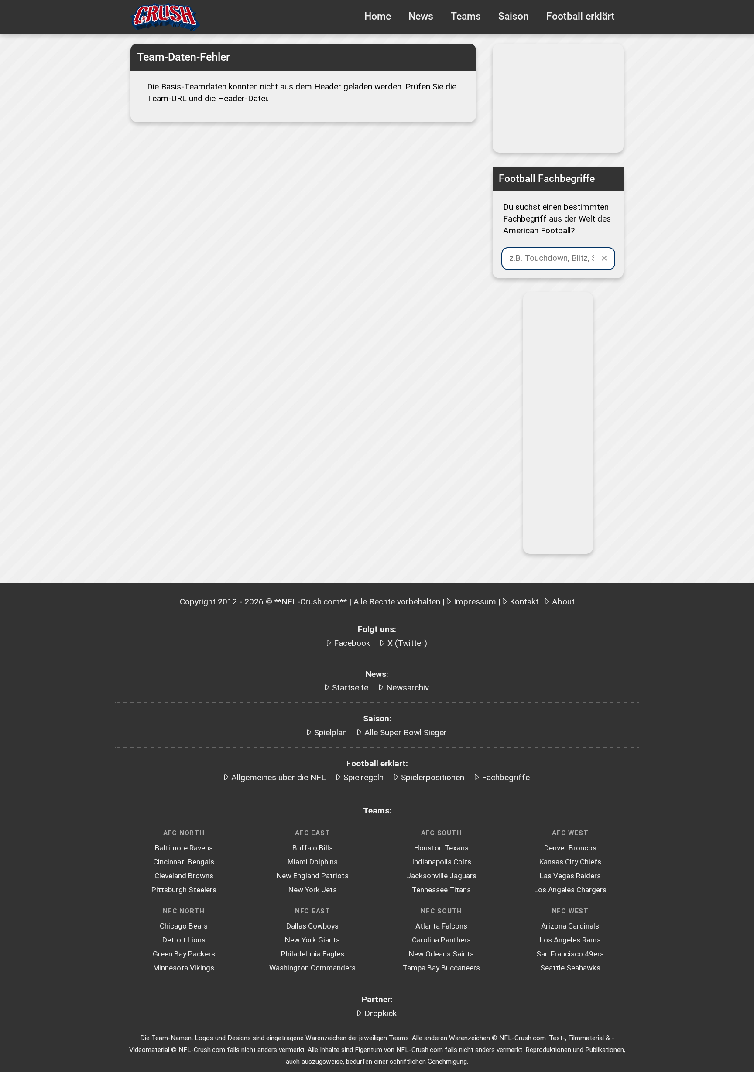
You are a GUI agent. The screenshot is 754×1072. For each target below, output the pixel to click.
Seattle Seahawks (570, 967)
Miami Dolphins (313, 861)
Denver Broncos (570, 847)
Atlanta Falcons (441, 926)
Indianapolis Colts (441, 861)
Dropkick (380, 1013)
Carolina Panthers (441, 939)
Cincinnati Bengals (183, 861)
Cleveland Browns (183, 875)
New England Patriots (313, 875)
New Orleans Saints (441, 953)
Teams (466, 16)
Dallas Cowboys (312, 926)
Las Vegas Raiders (570, 875)
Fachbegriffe (506, 777)
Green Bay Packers (184, 953)
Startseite (350, 688)
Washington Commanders (312, 967)
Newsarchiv (407, 688)
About (563, 602)
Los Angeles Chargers (570, 889)
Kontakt (524, 602)
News (420, 16)
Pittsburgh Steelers (183, 889)
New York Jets (312, 889)
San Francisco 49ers (570, 953)
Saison (513, 16)
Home (377, 16)
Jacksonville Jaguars (441, 875)
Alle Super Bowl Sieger (405, 732)
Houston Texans (441, 847)
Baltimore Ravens (184, 847)
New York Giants (312, 939)
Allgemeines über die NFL (278, 777)
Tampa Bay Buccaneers (441, 967)
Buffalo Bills (312, 847)
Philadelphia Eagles (312, 953)
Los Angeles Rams (570, 939)
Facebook (352, 643)
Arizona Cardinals (570, 926)
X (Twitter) (407, 643)
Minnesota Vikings (183, 967)
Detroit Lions (184, 939)
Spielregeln (363, 777)
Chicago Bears (184, 926)
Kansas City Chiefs (570, 861)
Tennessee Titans (441, 889)
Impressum (475, 602)
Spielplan (330, 732)
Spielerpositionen (432, 777)
